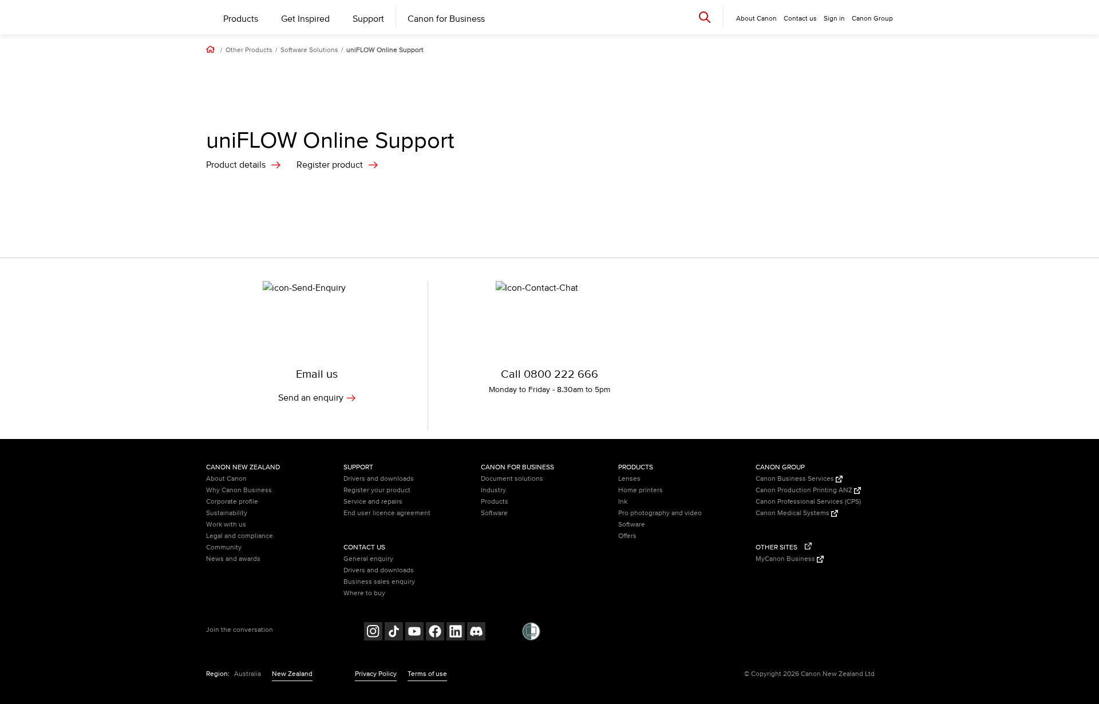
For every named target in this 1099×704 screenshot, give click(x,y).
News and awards (233, 559)
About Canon (226, 478)
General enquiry (368, 559)
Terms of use (427, 674)
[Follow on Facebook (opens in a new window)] (435, 632)
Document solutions (512, 478)
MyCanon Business (786, 559)
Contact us (800, 18)
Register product (330, 165)
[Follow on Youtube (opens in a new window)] (414, 632)
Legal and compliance (239, 536)
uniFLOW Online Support (385, 50)
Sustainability (226, 513)
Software (494, 513)
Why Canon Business (239, 490)
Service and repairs (372, 501)
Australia (247, 674)
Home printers (640, 490)
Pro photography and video (660, 513)
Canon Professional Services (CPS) (808, 501)
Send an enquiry (310, 398)
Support (368, 19)
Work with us (226, 524)
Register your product (376, 490)
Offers (627, 536)
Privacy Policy (376, 674)
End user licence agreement (386, 513)
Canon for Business (446, 19)
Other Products (249, 50)
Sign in (834, 18)
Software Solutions (309, 50)
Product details (236, 165)
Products (240, 19)
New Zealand (292, 674)
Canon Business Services (796, 478)
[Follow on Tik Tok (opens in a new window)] (394, 632)
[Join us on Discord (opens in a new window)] (476, 632)
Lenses (629, 478)
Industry (493, 490)
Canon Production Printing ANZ (805, 490)
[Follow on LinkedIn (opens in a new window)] (455, 632)
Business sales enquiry (379, 582)
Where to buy (364, 593)
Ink (622, 501)
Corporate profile (232, 501)
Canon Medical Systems (793, 513)
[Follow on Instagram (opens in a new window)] (373, 632)
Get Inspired (305, 19)
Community (224, 547)
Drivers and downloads (378, 478)
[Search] (704, 17)
